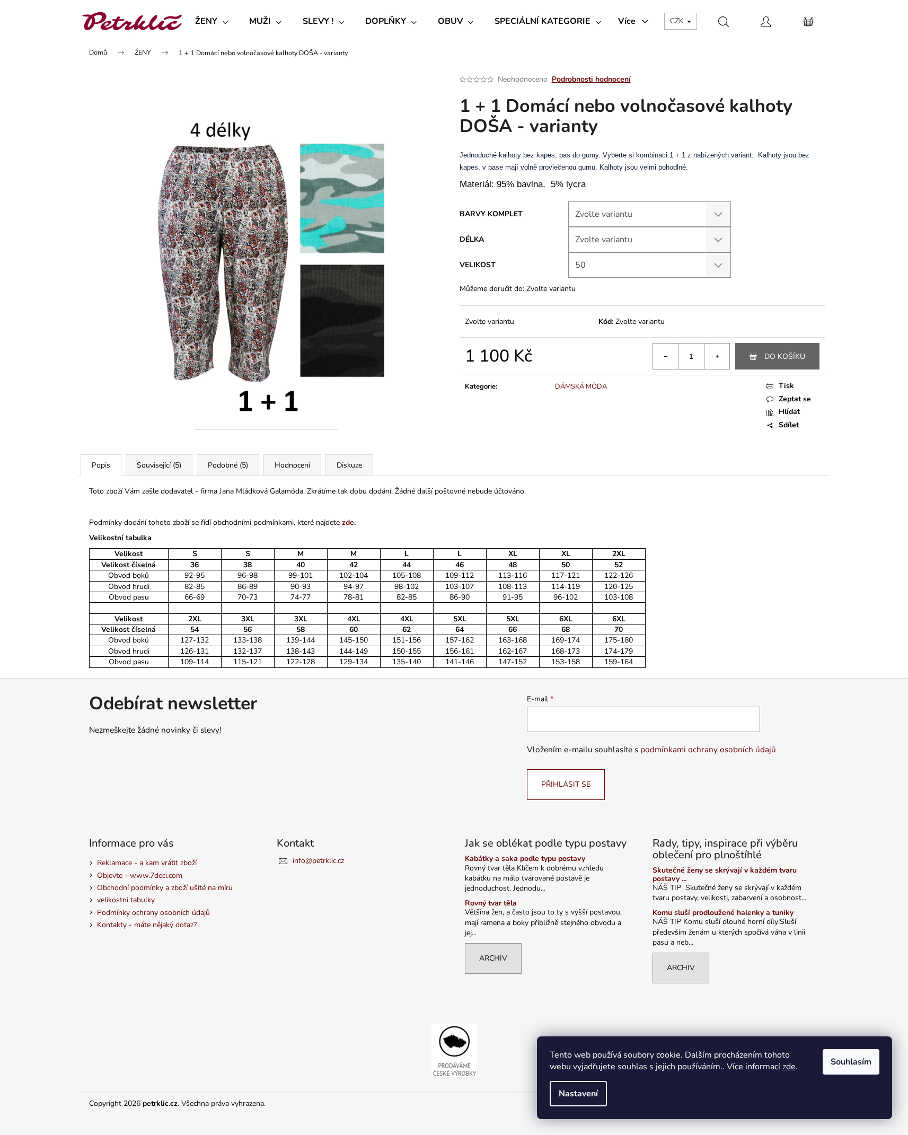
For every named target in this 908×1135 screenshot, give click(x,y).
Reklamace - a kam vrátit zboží (147, 863)
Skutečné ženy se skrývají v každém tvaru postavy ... (725, 874)
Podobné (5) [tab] (228, 465)
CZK (678, 21)
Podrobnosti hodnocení (591, 79)
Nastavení (578, 1093)
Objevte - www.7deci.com (139, 875)
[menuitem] (211, 21)
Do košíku (784, 356)
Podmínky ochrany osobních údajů (153, 913)
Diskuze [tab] (349, 465)
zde (789, 1066)
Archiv (493, 958)
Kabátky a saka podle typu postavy (525, 859)
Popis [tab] (101, 465)
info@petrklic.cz (318, 861)
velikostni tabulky (126, 900)
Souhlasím (851, 1062)
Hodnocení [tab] (292, 465)
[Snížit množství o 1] (665, 356)
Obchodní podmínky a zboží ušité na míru (165, 888)
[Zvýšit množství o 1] (716, 356)
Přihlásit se (565, 784)
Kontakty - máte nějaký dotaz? (147, 925)
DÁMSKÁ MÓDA (581, 386)
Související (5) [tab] (159, 465)
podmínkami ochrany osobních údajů (708, 749)
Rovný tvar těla (491, 903)
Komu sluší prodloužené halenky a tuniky (723, 913)
